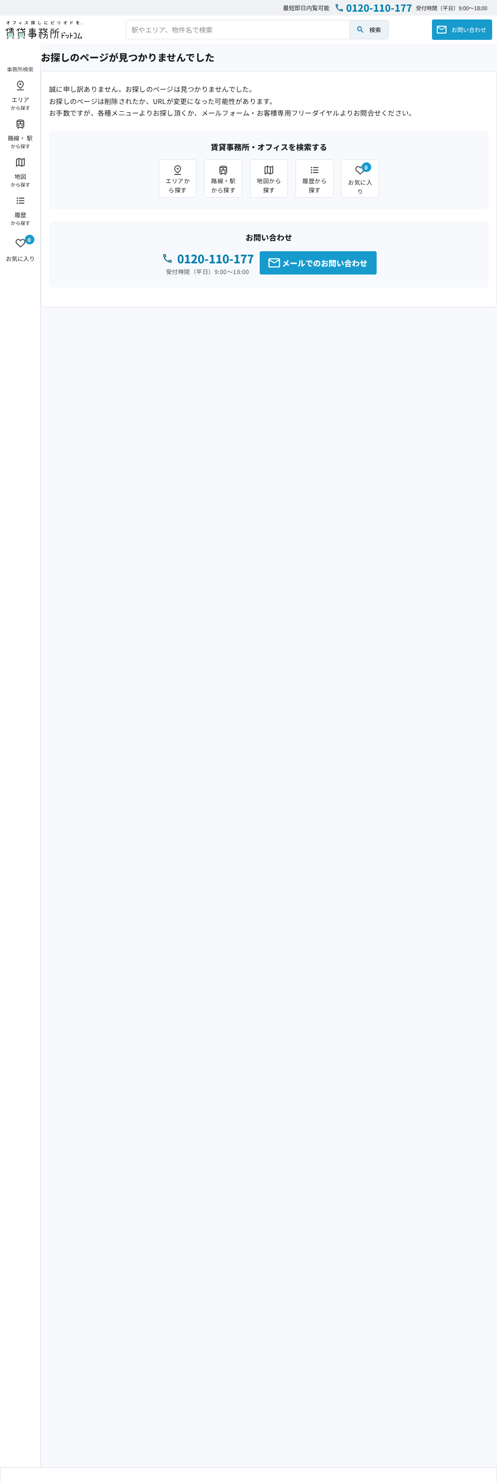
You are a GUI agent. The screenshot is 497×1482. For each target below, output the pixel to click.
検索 (375, 29)
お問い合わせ (468, 29)
